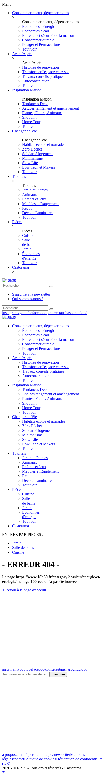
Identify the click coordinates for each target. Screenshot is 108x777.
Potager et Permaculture (41, 44)
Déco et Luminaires (37, 213)
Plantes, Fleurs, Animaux (42, 113)
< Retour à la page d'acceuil (24, 590)
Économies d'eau (35, 31)
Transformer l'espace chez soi (45, 72)
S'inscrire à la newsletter (31, 294)
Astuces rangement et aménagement (50, 108)
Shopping (29, 117)
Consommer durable (38, 40)
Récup (27, 208)
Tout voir (29, 49)
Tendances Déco (35, 104)
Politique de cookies (40, 759)
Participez (46, 754)
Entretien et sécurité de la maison (48, 35)
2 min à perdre (27, 754)
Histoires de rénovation (40, 67)
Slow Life (30, 163)
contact (18, 759)
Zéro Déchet (32, 149)
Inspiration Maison (27, 90)
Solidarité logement (37, 154)
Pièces (17, 222)
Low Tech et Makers (38, 167)
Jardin (27, 249)
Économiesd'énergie (31, 256)
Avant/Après (22, 54)
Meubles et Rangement (40, 204)
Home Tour (31, 122)
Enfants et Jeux (34, 199)
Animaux (29, 194)
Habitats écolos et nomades (43, 144)
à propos (9, 754)
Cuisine (28, 235)
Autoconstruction (35, 81)
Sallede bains (28, 242)
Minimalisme (32, 158)
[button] (51, 286)
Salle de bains (23, 547)
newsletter (62, 754)
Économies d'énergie (38, 26)
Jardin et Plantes (35, 190)
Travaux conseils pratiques (43, 76)
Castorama (20, 267)
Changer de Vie (24, 131)
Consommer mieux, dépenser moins (40, 13)
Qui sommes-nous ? (27, 299)
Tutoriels (19, 176)
